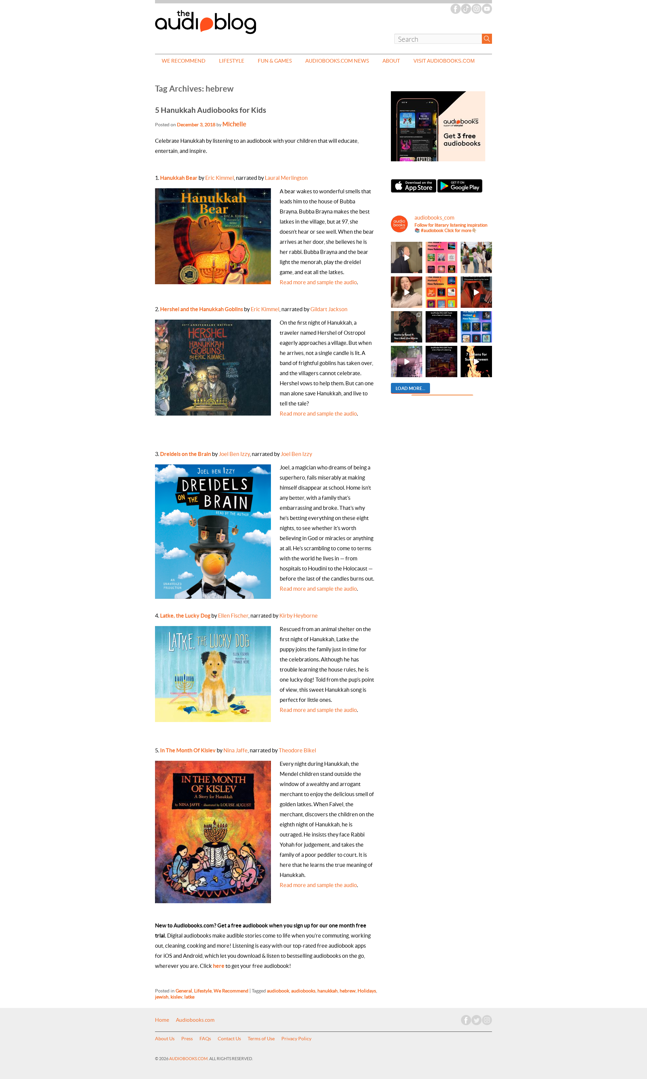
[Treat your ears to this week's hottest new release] (441, 257)
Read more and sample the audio (318, 282)
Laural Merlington (286, 178)
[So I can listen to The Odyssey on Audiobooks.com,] (476, 292)
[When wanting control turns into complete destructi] (406, 326)
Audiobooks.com (195, 1020)
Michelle (234, 124)
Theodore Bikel (297, 750)
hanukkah (327, 990)
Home (162, 1020)
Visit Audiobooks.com (444, 61)
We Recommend (184, 61)
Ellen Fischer (233, 616)
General (184, 990)
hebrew (348, 990)
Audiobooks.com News (337, 61)
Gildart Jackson (328, 309)
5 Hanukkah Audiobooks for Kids (210, 110)
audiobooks (303, 990)
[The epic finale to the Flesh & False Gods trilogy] (406, 292)
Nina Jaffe (235, 750)
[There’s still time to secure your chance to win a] (441, 326)
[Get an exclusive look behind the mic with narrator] (406, 257)
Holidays (367, 990)
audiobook (278, 990)
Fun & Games (275, 61)
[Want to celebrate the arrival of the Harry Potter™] (441, 361)
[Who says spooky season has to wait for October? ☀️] (476, 361)
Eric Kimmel (219, 178)
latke (189, 997)
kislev (176, 997)
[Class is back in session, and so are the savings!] (476, 257)
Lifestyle (231, 61)
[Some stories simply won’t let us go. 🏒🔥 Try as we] (406, 361)
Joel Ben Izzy (234, 454)
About (391, 61)
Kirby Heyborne (298, 616)
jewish (161, 997)
